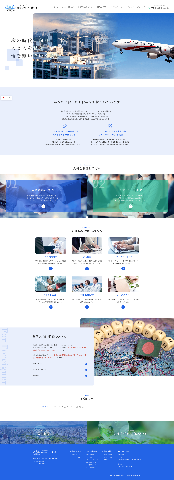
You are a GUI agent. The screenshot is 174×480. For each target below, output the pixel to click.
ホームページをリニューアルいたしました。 (69, 407)
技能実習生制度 (39, 364)
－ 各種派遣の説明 (91, 462)
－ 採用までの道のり (108, 457)
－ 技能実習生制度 (107, 454)
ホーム (56, 7)
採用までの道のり (39, 370)
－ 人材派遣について (76, 454)
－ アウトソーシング (76, 457)
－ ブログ (120, 457)
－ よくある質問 (90, 467)
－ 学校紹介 (105, 459)
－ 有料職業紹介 (90, 454)
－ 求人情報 (89, 457)
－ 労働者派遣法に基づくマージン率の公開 (129, 459)
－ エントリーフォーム (92, 459)
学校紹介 (36, 375)
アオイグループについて (136, 7)
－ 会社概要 (121, 454)
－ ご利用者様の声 (91, 465)
